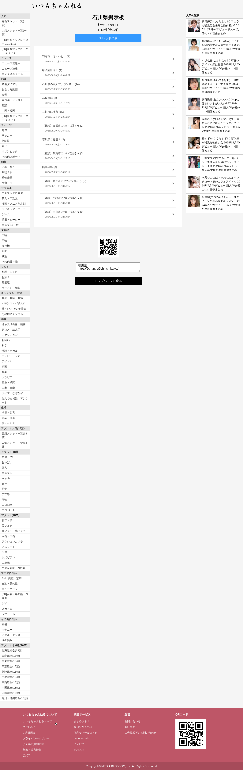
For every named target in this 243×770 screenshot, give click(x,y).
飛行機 (6, 245)
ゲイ (4, 603)
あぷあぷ (79, 749)
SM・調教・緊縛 (12, 578)
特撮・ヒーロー (11, 219)
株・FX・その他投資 (14, 308)
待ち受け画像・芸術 (14, 324)
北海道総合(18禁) (12, 650)
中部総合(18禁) (11, 676)
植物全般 (7, 177)
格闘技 (6, 140)
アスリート (8, 546)
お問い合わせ (132, 721)
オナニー (7, 629)
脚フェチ (7, 520)
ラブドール (8, 614)
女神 (4, 483)
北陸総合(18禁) (11, 671)
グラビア (7, 377)
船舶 (4, 251)
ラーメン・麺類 (11, 287)
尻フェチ (7, 525)
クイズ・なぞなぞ (12, 393)
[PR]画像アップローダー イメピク (15, 51)
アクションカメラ (12, 541)
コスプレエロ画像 (12, 193)
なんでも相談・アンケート (15, 400)
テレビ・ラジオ (11, 356)
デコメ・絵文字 (11, 329)
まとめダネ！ (82, 721)
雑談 (4, 105)
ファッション (10, 334)
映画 (4, 366)
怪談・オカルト (11, 350)
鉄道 (4, 256)
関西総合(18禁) (11, 682)
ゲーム (6, 214)
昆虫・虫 (7, 182)
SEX (4, 552)
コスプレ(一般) (11, 224)
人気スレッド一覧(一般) (14, 32)
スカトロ (7, 608)
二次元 (6, 562)
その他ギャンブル (12, 313)
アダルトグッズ (11, 634)
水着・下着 (8, 536)
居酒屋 (6, 282)
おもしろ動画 (10, 89)
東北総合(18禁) (11, 655)
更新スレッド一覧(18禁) (14, 435)
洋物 (4, 499)
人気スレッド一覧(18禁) (14, 444)
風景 (4, 94)
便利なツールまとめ (86, 732)
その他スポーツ (11, 156)
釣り (4, 146)
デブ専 (6, 494)
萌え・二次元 (10, 198)
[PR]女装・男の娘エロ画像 (15, 596)
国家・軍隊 (8, 387)
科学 (4, 345)
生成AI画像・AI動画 (13, 568)
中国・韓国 (8, 110)
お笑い (6, 340)
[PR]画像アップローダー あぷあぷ (15, 41)
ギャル (6, 478)
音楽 (4, 371)
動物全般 (7, 172)
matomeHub (81, 738)
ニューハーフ (10, 588)
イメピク (79, 744)
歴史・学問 (8, 382)
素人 (4, 467)
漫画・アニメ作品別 (14, 203)
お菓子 (6, 277)
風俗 (4, 624)
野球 (4, 130)
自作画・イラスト (12, 100)
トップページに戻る (108, 280)
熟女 (4, 488)
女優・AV (7, 457)
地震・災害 (8, 412)
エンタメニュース (12, 73)
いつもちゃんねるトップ (37, 721)
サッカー (7, 135)
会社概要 (130, 727)
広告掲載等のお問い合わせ (140, 732)
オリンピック (10, 151)
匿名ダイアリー (11, 84)
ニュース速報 (10, 68)
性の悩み (7, 640)
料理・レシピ (10, 271)
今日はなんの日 (83, 727)
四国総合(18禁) (11, 692)
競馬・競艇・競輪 (12, 298)
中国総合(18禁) (11, 687)
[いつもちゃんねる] (57, 9)
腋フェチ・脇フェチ (14, 530)
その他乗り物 (10, 261)
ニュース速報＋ (11, 63)
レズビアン (8, 557)
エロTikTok (8, 510)
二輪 (4, 235)
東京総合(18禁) (11, 666)
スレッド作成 (108, 38)
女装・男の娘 (10, 583)
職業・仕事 (8, 417)
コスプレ (7, 472)
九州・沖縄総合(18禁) (15, 698)
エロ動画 (7, 504)
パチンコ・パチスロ (14, 303)
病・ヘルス (8, 423)
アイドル (7, 361)
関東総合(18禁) (11, 661)
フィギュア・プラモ (14, 208)
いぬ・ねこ (8, 166)
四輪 (4, 240)
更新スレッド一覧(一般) (14, 23)
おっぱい (7, 462)
